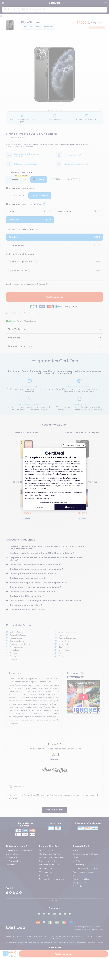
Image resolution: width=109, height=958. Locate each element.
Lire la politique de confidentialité (37, 499)
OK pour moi (70, 507)
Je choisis (38, 507)
